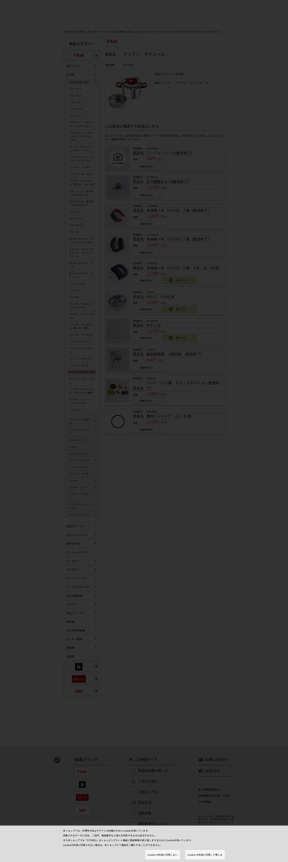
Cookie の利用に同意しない (162, 854)
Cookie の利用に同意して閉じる (205, 854)
